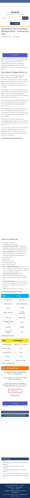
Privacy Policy (18, 487)
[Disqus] (15, 438)
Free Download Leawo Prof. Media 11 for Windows (16, 473)
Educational (5, 406)
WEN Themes (15, 496)
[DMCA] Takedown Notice (11, 485)
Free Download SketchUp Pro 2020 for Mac (15, 412)
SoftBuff (15, 12)
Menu (16, 23)
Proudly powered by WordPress (11, 494)
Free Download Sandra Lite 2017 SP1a (15, 415)
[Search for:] (15, 18)
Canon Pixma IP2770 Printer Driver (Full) (15, 386)
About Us (22, 485)
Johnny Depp (17, 36)
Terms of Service (15, 488)
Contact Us (10, 487)
